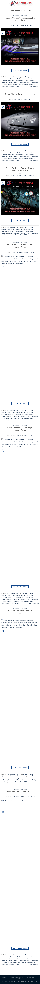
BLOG (20, 978)
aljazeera (30, 77)
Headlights (35, 82)
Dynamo (19, 82)
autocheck (23, 79)
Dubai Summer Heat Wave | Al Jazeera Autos (20, 428)
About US (25, 977)
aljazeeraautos (28, 25)
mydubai (10, 84)
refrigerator (16, 84)
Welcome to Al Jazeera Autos (20, 791)
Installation (4, 84)
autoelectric (30, 79)
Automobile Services (20, 15)
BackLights (18, 80)
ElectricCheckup (26, 82)
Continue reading (20, 70)
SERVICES (18, 977)
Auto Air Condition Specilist (20, 611)
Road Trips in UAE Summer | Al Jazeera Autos (20, 245)
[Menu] (2, 3)
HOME (4, 977)
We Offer (10, 977)
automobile (4, 80)
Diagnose (10, 82)
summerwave (13, 86)
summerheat (4, 86)
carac (22, 80)
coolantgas (4, 82)
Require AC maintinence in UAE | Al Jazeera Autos (20, 19)
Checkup (27, 80)
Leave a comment (34, 86)
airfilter (25, 77)
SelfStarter (27, 84)
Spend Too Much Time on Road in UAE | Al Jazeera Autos (20, 169)
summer (32, 84)
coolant (32, 80)
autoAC (18, 79)
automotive (11, 80)
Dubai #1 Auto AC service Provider (20, 94)
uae (18, 86)
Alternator (13, 79)
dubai (15, 82)
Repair (22, 84)
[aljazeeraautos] (21, 3)
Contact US (33, 977)
